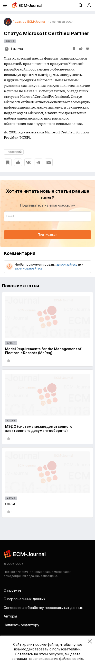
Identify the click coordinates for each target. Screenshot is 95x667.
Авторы (10, 616)
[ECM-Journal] (25, 554)
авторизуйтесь (66, 264)
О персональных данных (24, 599)
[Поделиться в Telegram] (38, 162)
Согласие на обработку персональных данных (43, 608)
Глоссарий (14, 152)
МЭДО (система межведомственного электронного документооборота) (38, 428)
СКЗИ (10, 504)
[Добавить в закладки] (8, 162)
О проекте (12, 590)
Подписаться (47, 234)
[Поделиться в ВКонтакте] (28, 162)
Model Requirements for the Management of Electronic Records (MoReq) (43, 351)
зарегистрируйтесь (29, 268)
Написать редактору (21, 625)
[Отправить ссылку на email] (49, 162)
